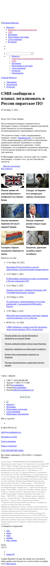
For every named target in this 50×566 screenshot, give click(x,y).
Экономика (11, 82)
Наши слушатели (9, 446)
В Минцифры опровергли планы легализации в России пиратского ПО (27, 279)
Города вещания (8, 441)
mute (8, 535)
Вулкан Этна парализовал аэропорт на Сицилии (22, 355)
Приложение (17, 73)
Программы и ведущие (18, 37)
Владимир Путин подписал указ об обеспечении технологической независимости (27, 268)
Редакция (12, 42)
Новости (10, 27)
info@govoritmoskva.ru (23, 390)
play (8, 531)
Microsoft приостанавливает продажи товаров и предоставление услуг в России (27, 316)
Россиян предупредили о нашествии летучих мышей (24, 363)
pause (8, 533)
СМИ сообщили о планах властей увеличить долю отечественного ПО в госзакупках (26, 328)
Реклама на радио (9, 437)
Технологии (11, 84)
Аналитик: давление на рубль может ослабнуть (25, 349)
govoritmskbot (17, 385)
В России (10, 87)
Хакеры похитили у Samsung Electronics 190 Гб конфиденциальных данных (26, 291)
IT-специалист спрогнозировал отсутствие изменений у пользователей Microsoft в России (25, 304)
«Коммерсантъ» (24, 138)
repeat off (10, 554)
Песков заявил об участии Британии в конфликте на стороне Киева (21, 336)
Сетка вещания (15, 39)
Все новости (6, 168)
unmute (9, 538)
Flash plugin (10, 564)
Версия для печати (11, 166)
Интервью (12, 34)
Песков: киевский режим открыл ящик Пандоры (25, 344)
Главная (4, 77)
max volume (11, 540)
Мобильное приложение (17, 414)
